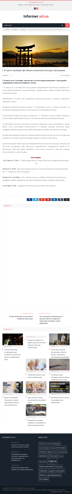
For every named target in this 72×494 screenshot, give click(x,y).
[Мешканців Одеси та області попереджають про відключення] (59, 388)
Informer (36, 16)
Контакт (67, 492)
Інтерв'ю (48, 443)
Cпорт (41, 444)
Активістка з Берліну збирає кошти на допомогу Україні (20, 446)
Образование (42, 461)
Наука (61, 456)
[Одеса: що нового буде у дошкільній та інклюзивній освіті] (36, 388)
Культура (63, 75)
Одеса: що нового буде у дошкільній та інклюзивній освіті (37, 400)
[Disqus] (36, 233)
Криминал (43, 456)
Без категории (44, 448)
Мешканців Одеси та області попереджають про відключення (60, 400)
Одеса (68, 75)
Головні (42, 452)
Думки (50, 452)
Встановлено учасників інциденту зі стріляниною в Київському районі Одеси (37, 422)
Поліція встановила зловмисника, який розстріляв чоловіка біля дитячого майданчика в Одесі (12, 354)
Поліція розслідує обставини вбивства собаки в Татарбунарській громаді (60, 377)
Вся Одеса (61, 447)
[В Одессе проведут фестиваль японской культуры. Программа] (36, 51)
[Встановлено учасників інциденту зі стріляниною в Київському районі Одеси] (36, 411)
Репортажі (58, 466)
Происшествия (46, 466)
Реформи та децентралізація (51, 471)
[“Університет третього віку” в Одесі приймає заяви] (36, 365)
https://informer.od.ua (49, 490)
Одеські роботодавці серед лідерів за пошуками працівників (22, 468)
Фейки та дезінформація (50, 475)
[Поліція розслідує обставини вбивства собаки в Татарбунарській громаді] (59, 365)
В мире (53, 448)
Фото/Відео (43, 479)
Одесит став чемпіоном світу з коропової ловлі (35, 5)
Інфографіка (56, 443)
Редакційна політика (57, 492)
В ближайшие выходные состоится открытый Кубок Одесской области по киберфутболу (19, 457)
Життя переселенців (60, 452)
